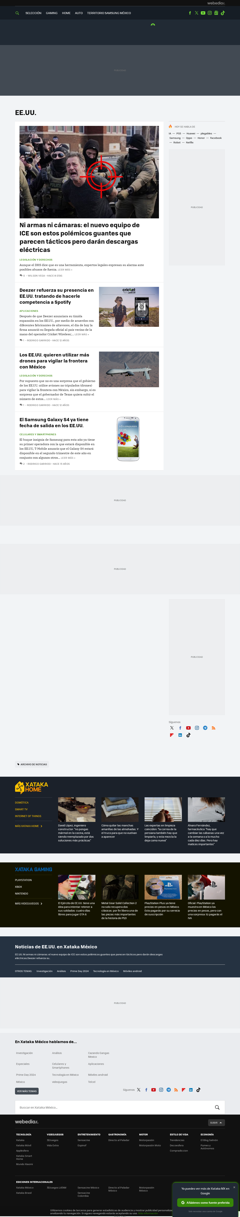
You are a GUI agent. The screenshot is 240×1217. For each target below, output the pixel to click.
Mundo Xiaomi (24, 1164)
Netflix (190, 142)
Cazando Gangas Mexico (98, 1054)
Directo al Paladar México (118, 1189)
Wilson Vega (36, 275)
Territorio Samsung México (109, 13)
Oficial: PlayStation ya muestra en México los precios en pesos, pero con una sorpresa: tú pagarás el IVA (205, 910)
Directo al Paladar (118, 1140)
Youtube (203, 13)
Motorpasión (146, 1140)
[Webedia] (216, 3)
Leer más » (65, 269)
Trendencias (177, 1140)
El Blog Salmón (209, 1140)
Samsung (175, 138)
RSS (214, 727)
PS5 (178, 133)
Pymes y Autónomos (207, 1146)
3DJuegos (52, 1140)
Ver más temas (27, 1091)
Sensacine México (88, 1187)
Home (66, 13)
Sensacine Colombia (84, 1194)
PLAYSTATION (23, 880)
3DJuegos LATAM (56, 1187)
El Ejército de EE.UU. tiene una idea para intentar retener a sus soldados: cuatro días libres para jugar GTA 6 (76, 908)
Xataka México (25, 1187)
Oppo (189, 138)
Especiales (23, 1064)
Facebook (190, 13)
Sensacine (84, 1140)
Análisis (61, 971)
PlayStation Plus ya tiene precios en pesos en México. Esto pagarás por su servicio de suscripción (162, 908)
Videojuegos (33, 869)
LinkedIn (180, 734)
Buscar (217, 1107)
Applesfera (22, 1150)
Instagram (209, 13)
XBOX (18, 887)
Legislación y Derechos (36, 259)
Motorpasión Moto (150, 1145)
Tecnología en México (106, 971)
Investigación (44, 971)
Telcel (91, 1082)
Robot (177, 142)
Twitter (196, 13)
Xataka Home (33, 787)
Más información (148, 1213)
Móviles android (132, 971)
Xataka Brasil (24, 1192)
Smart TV (21, 809)
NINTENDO (21, 893)
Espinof (82, 1145)
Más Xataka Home (27, 826)
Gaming (52, 13)
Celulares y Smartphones (38, 434)
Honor (201, 138)
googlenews (216, 13)
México (20, 1082)
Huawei (191, 133)
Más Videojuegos (27, 903)
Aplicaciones (29, 310)
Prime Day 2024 (79, 971)
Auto (79, 13)
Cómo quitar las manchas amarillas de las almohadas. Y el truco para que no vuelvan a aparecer (120, 830)
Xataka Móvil (23, 1145)
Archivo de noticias (34, 764)
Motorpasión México (146, 1189)
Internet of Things (28, 816)
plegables (206, 133)
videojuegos (59, 1082)
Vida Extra (53, 1145)
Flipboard (172, 734)
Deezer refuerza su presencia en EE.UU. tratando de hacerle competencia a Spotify (57, 295)
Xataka (20, 1140)
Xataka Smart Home (24, 1157)
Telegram (205, 727)
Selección (33, 13)
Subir (214, 1122)
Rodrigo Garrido (38, 340)
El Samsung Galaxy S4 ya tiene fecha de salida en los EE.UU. (54, 422)
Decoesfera (177, 1145)
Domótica (21, 802)
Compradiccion (179, 1150)
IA (170, 133)
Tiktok (222, 13)
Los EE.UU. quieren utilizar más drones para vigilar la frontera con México (54, 360)
